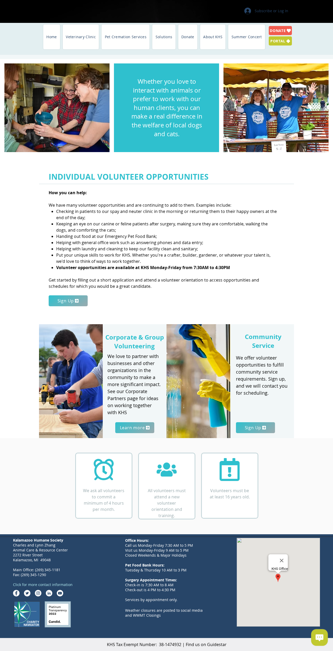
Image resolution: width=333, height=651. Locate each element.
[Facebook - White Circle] (16, 593)
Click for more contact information (43, 584)
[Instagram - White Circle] (38, 593)
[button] (80, 37)
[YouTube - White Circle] (60, 593)
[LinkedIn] (49, 593)
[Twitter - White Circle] (27, 593)
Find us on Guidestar (206, 644)
